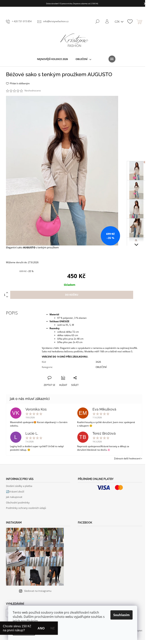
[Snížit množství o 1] (7, 297)
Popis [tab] (12, 312)
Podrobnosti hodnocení (54, 90)
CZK (117, 21)
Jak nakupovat (14, 497)
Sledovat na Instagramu (37, 591)
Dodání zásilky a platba (19, 486)
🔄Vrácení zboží (15, 491)
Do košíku (71, 294)
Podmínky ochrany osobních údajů (26, 508)
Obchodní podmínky (18, 502)
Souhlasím (121, 615)
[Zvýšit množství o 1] (7, 293)
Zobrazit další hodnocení (127, 458)
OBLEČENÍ (101, 367)
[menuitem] (52, 59)
